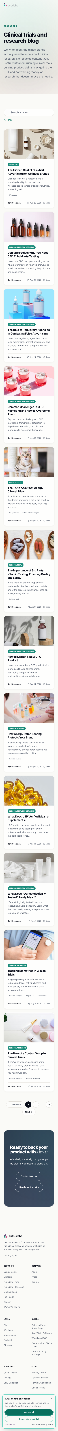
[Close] (52, 1398)
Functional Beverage (14, 1287)
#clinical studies (15, 759)
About (34, 1272)
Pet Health (9, 1297)
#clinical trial (14, 599)
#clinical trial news (33, 1078)
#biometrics (43, 996)
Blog (6, 1325)
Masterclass (10, 1335)
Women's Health (12, 1307)
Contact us (27, 1176)
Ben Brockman (14, 203)
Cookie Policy (38, 1387)
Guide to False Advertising (39, 1326)
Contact (35, 1282)
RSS (9, 120)
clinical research (17, 965)
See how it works (29, 1187)
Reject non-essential (29, 1419)
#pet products (14, 513)
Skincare (8, 1277)
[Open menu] (53, 5)
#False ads (13, 195)
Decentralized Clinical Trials (42, 1345)
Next (27, 1112)
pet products (15, 482)
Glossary (8, 1345)
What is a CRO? (39, 1338)
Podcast (8, 1340)
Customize (10, 1424)
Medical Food (10, 1292)
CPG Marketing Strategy (39, 1353)
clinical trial (15, 565)
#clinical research (15, 996)
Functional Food (11, 1282)
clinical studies (16, 728)
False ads (13, 164)
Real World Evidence (42, 1333)
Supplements (10, 1272)
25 (48, 1104)
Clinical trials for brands (21, 247)
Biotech (7, 1302)
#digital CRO (30, 996)
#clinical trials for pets (30, 513)
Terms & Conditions (41, 1382)
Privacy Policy (39, 1372)
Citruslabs (15, 1236)
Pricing (7, 1377)
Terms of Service (40, 1377)
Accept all (29, 1412)
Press (34, 1277)
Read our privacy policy (42, 1424)
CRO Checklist (11, 1382)
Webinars (8, 1330)
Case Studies (10, 1372)
